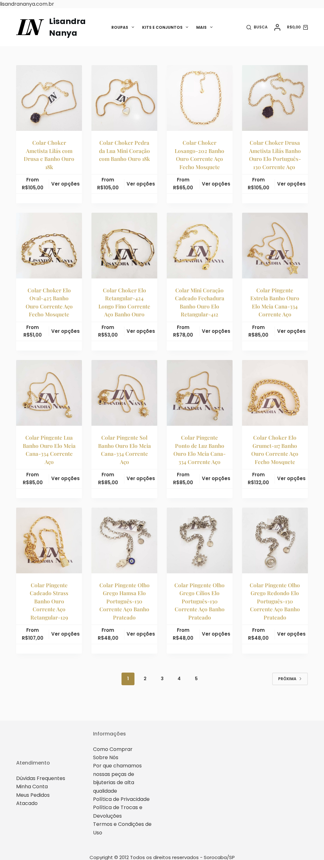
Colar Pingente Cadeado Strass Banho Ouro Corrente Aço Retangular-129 (49, 601)
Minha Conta (32, 786)
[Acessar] (277, 27)
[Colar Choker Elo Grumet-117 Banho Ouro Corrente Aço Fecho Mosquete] (275, 393)
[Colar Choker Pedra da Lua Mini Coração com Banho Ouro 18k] (124, 98)
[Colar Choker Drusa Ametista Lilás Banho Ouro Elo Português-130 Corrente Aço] (275, 98)
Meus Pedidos (33, 795)
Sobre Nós (105, 757)
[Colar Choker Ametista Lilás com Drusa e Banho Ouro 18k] (49, 98)
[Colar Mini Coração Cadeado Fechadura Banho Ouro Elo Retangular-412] (200, 245)
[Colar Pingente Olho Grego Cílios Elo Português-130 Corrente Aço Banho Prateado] (200, 540)
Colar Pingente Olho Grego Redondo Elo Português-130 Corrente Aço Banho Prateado (275, 601)
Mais (201, 27)
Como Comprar (113, 749)
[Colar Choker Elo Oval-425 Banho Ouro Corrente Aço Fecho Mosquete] (49, 245)
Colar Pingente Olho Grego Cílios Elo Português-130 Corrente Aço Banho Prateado (199, 601)
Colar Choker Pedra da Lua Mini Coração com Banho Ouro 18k (124, 150)
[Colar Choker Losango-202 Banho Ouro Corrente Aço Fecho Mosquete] (200, 98)
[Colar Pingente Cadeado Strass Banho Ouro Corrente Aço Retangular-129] (49, 540)
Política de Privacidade (121, 799)
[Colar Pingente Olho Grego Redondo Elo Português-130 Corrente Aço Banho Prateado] (275, 540)
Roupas (119, 27)
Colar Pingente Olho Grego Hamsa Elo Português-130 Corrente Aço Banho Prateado (124, 601)
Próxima (287, 678)
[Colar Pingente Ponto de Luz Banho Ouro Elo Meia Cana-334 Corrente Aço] (200, 393)
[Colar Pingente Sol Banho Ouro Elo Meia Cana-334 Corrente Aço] (124, 393)
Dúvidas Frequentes (40, 778)
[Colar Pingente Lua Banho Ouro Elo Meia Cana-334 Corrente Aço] (49, 393)
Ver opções (65, 183)
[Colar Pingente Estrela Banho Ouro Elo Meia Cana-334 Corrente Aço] (275, 245)
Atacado (27, 803)
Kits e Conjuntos (162, 27)
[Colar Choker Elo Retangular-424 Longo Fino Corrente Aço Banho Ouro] (124, 245)
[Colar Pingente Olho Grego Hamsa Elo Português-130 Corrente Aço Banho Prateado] (124, 540)
